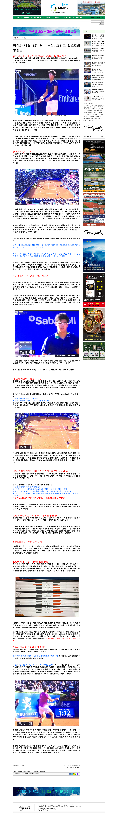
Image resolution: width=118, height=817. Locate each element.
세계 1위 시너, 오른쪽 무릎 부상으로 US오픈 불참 (103, 35)
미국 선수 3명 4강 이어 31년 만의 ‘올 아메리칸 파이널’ (104, 69)
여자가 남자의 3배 (88, 120)
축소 (20, 774)
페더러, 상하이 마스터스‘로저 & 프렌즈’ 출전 (102, 82)
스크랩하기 (36, 774)
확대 (17, 774)
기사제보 (102, 17)
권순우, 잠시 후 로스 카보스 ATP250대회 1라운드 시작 (97, 107)
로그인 (92, 17)
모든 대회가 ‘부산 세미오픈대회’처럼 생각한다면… (104, 55)
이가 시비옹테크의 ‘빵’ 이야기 (91, 103)
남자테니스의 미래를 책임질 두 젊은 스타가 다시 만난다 (105, 76)
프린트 (30, 774)
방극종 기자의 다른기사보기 (74, 767)
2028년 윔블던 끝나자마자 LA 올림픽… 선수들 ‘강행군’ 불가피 (98, 118)
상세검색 (101, 23)
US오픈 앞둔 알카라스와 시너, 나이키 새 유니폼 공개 (104, 96)
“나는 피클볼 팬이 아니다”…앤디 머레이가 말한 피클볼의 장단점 (99, 110)
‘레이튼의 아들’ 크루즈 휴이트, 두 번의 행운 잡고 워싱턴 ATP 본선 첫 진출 (101, 114)
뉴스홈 (14, 38)
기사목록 (25, 774)
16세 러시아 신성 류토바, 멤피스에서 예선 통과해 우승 (104, 89)
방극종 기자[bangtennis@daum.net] (72, 765)
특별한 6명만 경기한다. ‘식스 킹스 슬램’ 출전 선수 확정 (97, 109)
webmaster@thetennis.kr (48, 808)
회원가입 (97, 17)
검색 (102, 21)
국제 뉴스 (19, 38)
